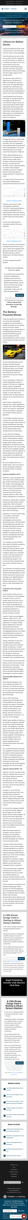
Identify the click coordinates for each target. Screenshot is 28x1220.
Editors (15, 15)
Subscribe (19, 1063)
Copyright (14, 1174)
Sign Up (21, 958)
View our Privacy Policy (17, 298)
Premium (14, 1176)
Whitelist (14, 1169)
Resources (8, 15)
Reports (23, 13)
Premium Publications (8, 13)
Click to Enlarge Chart (14, 201)
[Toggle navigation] (25, 8)
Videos (20, 15)
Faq (14, 1167)
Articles (17, 13)
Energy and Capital (15, 1072)
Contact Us (14, 1165)
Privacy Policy (14, 1074)
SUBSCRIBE (21, 26)
